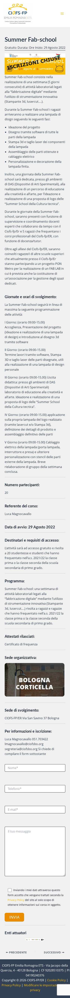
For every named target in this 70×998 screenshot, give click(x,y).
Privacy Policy (16, 900)
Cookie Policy (56, 980)
